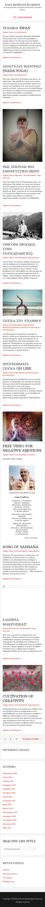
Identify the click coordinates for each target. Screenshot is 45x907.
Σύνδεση (6, 870)
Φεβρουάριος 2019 (10, 812)
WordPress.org (8, 882)
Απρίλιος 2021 (8, 781)
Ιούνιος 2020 (7, 797)
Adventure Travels (21, 325)
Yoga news (18, 175)
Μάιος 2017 (7, 828)
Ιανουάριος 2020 (9, 801)
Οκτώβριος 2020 (9, 793)
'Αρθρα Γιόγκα (8, 32)
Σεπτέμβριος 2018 (9, 820)
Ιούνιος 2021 (7, 777)
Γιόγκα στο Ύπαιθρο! (22, 321)
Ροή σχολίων (8, 878)
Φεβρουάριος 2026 (10, 773)
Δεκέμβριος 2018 (9, 816)
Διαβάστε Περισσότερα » (12, 57)
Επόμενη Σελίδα (32, 739)
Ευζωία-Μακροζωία (30, 373)
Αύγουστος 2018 (9, 824)
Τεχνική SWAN (16, 28)
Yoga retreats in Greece (22, 4)
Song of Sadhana (20, 547)
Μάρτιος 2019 (8, 808)
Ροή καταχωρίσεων (10, 874)
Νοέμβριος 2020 (9, 789)
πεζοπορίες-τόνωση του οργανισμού (26, 327)
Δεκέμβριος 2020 (9, 785)
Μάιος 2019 (7, 804)
